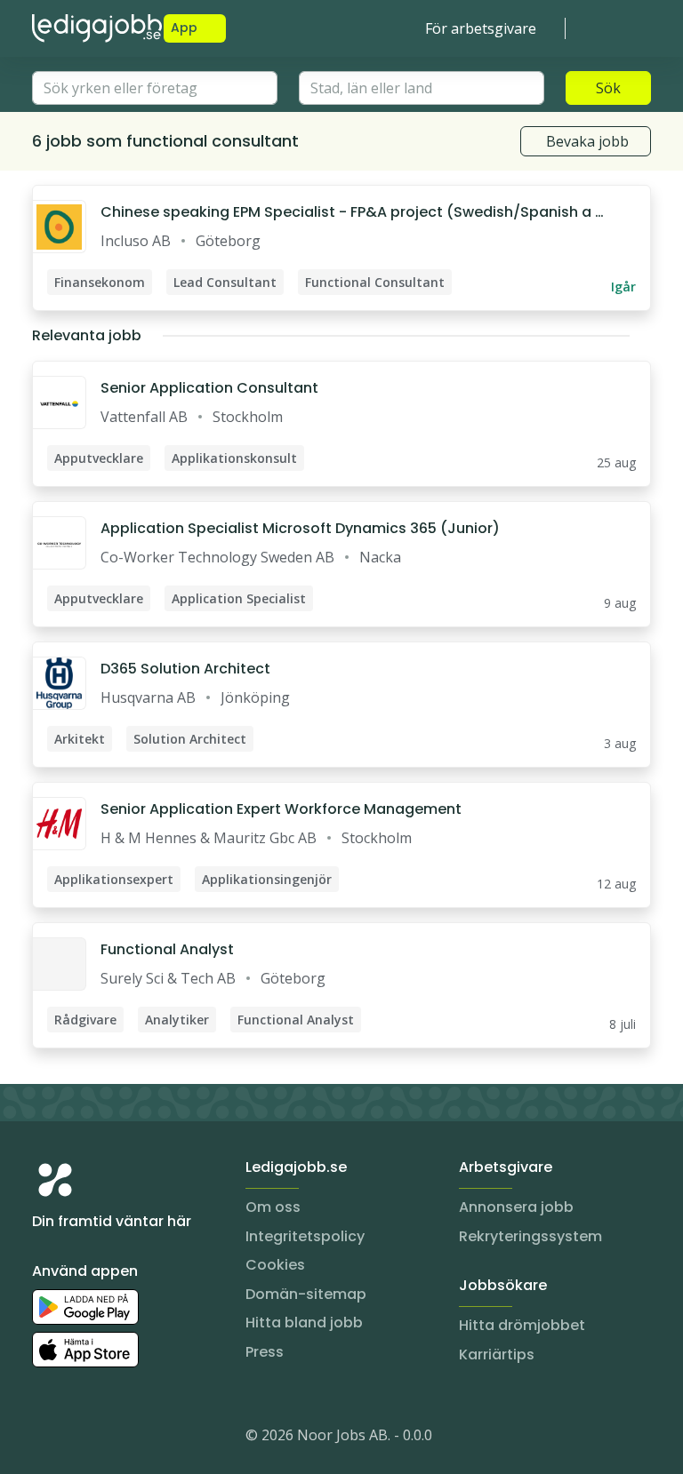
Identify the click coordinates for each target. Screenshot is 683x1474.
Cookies (275, 1265)
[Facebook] (117, 1438)
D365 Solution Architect (185, 668)
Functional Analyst (167, 949)
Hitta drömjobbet (522, 1325)
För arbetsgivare (480, 28)
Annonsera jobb (516, 1207)
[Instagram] (46, 1438)
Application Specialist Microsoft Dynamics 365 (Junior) (300, 528)
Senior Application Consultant (209, 388)
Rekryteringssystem (530, 1236)
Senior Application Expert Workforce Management (281, 809)
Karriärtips (496, 1354)
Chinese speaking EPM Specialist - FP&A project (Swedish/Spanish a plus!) (352, 212)
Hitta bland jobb (304, 1322)
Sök (608, 88)
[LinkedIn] (82, 1438)
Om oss (273, 1207)
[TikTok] (153, 1438)
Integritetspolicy (305, 1236)
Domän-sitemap (305, 1294)
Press (264, 1352)
